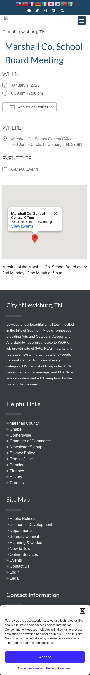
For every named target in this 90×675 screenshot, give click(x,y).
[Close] (56, 213)
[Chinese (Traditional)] (25, 4)
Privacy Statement (58, 668)
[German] (38, 4)
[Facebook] (29, 10)
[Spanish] (71, 4)
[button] (82, 610)
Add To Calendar (33, 107)
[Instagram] (45, 10)
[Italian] (45, 4)
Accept (45, 657)
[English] (19, 4)
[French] (32, 4)
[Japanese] (51, 4)
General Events (25, 169)
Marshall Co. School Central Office (41, 139)
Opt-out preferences (30, 668)
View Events (22, 226)
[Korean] (58, 4)
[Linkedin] (53, 10)
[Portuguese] (64, 4)
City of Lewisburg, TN (24, 31)
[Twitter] (37, 10)
